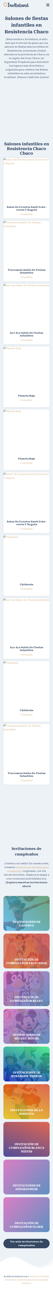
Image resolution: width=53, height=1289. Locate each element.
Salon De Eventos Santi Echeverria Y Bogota (26, 208)
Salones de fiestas (39, 1276)
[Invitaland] (16, 5)
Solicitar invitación (17, 1280)
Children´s (26, 584)
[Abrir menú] (48, 5)
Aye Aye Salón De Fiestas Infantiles (26, 334)
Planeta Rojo (26, 395)
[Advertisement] (26, 110)
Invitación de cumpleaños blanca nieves (26, 1148)
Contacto (26, 1283)
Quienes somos (38, 1280)
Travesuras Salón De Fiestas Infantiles (27, 271)
